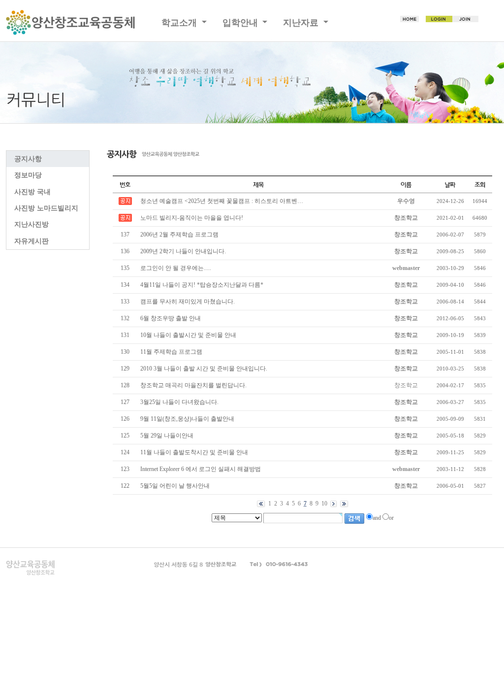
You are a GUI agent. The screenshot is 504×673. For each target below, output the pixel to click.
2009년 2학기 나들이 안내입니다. (183, 251)
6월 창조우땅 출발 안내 (170, 318)
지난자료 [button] (302, 23)
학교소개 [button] (180, 23)
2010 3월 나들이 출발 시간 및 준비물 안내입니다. (203, 368)
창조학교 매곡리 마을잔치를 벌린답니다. (193, 385)
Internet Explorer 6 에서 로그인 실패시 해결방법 (200, 469)
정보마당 (28, 175)
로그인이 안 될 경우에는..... (175, 268)
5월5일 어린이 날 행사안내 (175, 485)
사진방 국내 (32, 192)
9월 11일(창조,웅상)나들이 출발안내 (187, 418)
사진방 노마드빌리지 (46, 208)
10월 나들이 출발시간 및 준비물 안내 (188, 335)
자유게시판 (31, 241)
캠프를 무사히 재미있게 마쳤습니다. (187, 301)
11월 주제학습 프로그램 (171, 351)
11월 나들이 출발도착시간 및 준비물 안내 (194, 452)
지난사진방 (31, 224)
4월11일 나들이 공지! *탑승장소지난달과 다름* (201, 284)
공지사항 (28, 159)
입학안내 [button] (241, 23)
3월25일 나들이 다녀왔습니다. (179, 402)
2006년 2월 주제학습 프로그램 (179, 234)
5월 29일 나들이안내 (166, 435)
